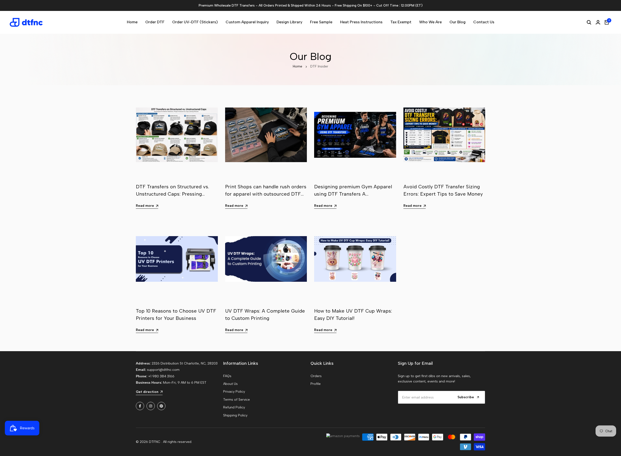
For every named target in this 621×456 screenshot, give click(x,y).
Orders (316, 376)
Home (297, 66)
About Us (230, 384)
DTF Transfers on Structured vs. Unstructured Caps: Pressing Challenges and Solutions (172, 194)
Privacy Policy (234, 392)
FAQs (227, 376)
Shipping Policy (235, 415)
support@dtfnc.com (163, 370)
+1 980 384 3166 (161, 376)
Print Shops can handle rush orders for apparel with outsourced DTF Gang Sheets (265, 194)
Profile (315, 384)
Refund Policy (234, 407)
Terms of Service (236, 400)
